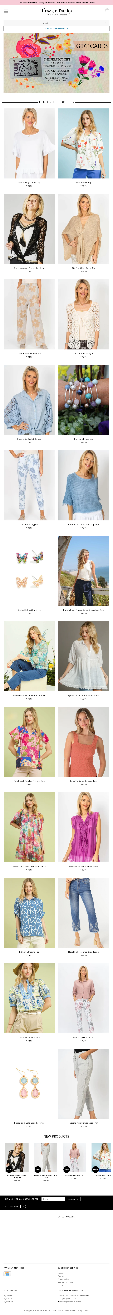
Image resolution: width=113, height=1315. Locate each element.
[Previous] (7, 63)
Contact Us (62, 1285)
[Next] (106, 63)
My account (8, 1295)
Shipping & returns (66, 1282)
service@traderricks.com (70, 1302)
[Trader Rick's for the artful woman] (64, 11)
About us (61, 1273)
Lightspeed (84, 1310)
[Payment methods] (7, 1274)
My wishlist (8, 1302)
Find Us (61, 1276)
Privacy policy (63, 1279)
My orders (8, 1298)
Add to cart (29, 176)
